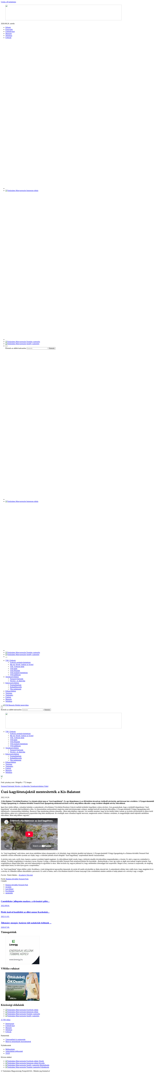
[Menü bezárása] (6, 657)
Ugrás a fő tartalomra (8, 2)
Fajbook (8, 38)
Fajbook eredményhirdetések (20, 662)
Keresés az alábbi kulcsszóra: (15, 348)
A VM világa (5, 1020)
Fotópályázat (10, 31)
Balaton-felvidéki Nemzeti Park (17, 879)
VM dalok (13, 669)
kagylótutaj (9, 889)
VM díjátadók (15, 671)
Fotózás (8, 697)
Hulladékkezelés (16, 687)
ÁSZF (7, 1053)
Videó (46, 786)
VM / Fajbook (10, 660)
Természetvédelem (12, 677)
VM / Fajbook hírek (17, 667)
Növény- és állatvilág (17, 681)
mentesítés (9, 893)
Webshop (8, 36)
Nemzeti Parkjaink (16, 679)
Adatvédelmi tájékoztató (14, 1051)
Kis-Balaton (9, 891)
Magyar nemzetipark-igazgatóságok (18, 1041)
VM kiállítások (15, 675)
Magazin (8, 33)
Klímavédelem (10, 691)
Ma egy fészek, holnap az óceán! (21, 664)
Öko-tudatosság (15, 689)
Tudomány (9, 695)
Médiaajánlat (10, 1049)
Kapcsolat (9, 29)
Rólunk (8, 27)
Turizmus (8, 693)
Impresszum (9, 1024)
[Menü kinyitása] (2, 705)
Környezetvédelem (12, 683)
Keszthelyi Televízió (26, 875)
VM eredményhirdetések (19, 673)
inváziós (8, 887)
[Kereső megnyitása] (6, 346)
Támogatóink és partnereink (15, 1039)
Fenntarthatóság (15, 685)
